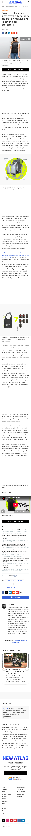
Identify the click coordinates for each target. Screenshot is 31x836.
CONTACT (4, 808)
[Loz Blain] (4, 606)
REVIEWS (4, 799)
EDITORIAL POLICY (6, 794)
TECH (3, 6)
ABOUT (3, 792)
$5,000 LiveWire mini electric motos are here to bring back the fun (15, 671)
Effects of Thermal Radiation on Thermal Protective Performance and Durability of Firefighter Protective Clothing (14, 537)
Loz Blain (11, 605)
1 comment (17, 597)
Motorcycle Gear (20, 584)
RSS (3, 810)
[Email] (18, 33)
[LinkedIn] (9, 33)
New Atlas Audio (11, 587)
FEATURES (4, 796)
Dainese (9, 584)
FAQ (3, 813)
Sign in (5, 709)
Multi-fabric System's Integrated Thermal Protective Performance (14, 566)
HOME (3, 787)
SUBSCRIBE (4, 789)
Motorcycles (5, 10)
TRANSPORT (25, 6)
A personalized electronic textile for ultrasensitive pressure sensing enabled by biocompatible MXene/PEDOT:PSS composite (15, 560)
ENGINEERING (10, 6)
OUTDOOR (18, 6)
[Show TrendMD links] (28, 575)
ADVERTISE (5, 801)
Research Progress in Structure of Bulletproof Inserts (14, 529)
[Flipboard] (15, 33)
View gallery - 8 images (15, 70)
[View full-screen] (29, 39)
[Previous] (4, 668)
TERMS (3, 803)
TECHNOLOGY (21, 792)
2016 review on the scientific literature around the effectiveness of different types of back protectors (15, 255)
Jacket (20, 580)
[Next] (27, 668)
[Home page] (15, 2)
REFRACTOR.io (21, 796)
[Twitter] (6, 33)
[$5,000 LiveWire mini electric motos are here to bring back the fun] (15, 660)
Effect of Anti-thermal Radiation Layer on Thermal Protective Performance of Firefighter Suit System (13, 545)
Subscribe (15, 773)
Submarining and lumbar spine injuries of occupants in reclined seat (14, 552)
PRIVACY (4, 806)
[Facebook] (3, 33)
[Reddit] (12, 33)
